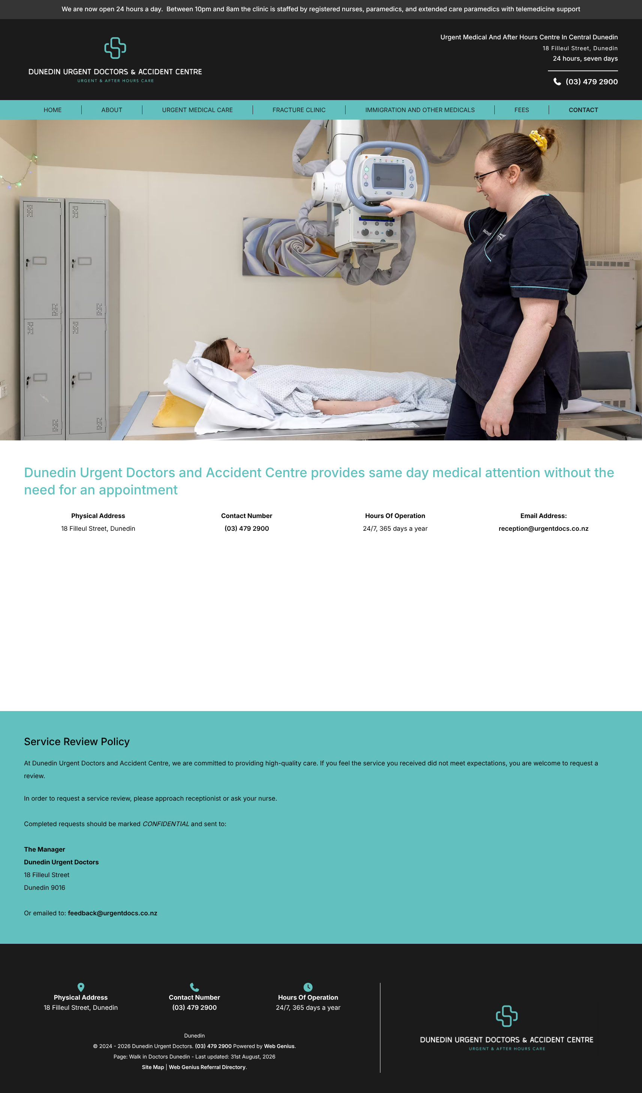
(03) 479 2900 (246, 529)
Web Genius (279, 1046)
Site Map (153, 1067)
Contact (584, 110)
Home (52, 110)
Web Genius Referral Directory (207, 1067)
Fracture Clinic (299, 110)
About (112, 110)
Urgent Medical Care (197, 110)
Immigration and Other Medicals (420, 110)
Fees (522, 110)
